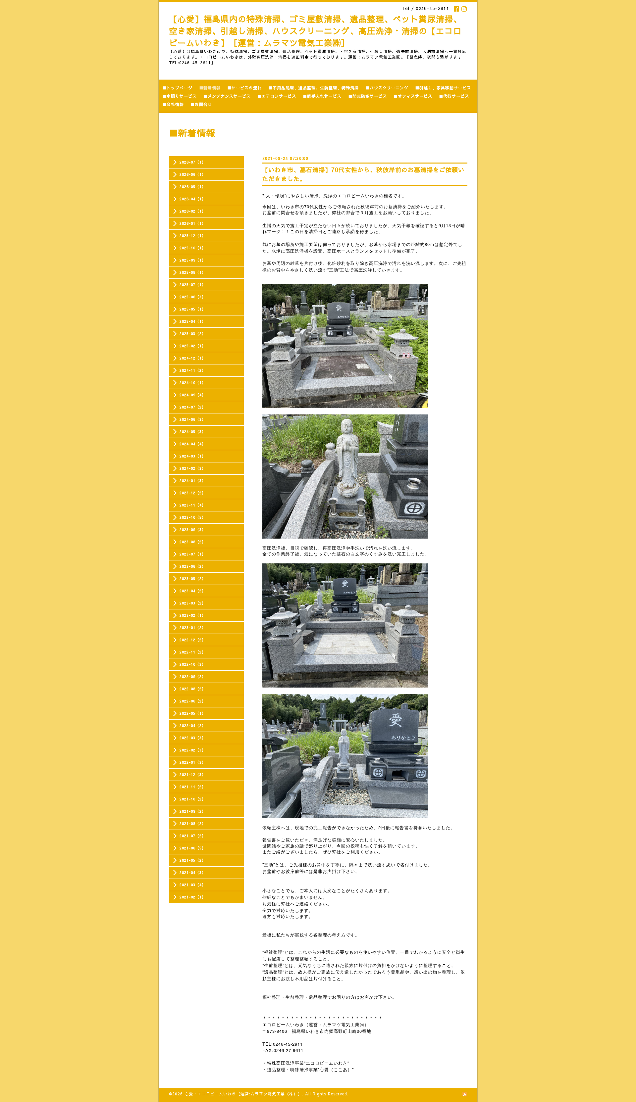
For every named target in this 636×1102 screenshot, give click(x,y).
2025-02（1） (193, 345)
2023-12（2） (193, 492)
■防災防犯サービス (367, 96)
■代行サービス (454, 96)
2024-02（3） (193, 468)
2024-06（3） (193, 419)
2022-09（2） (193, 676)
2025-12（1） (193, 235)
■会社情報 (173, 104)
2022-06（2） (193, 700)
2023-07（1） (193, 553)
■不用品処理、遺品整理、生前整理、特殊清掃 (313, 87)
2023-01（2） (193, 627)
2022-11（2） (193, 651)
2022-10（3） (193, 664)
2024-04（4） (193, 443)
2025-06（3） (193, 296)
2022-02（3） (193, 749)
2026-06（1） (193, 174)
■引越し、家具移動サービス (443, 87)
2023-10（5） (193, 517)
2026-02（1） (193, 211)
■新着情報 (210, 87)
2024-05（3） (193, 431)
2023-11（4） (193, 505)
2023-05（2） (193, 578)
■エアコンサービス (276, 96)
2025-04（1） (193, 321)
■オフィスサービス (413, 96)
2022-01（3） (193, 762)
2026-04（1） (193, 198)
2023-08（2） (193, 541)
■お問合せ (201, 104)
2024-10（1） (193, 382)
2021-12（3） (193, 774)
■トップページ (177, 87)
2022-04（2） (193, 725)
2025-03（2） (193, 333)
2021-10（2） (193, 798)
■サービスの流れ (244, 87)
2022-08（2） (193, 688)
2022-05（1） (193, 713)
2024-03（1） (193, 456)
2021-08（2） (193, 823)
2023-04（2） (193, 590)
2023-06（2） (193, 566)
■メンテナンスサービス (227, 96)
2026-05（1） (193, 186)
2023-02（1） (193, 615)
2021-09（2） (193, 811)
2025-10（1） (193, 247)
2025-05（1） (193, 309)
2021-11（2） (193, 786)
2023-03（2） (193, 602)
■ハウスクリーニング (386, 87)
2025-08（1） (193, 272)
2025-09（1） (193, 260)
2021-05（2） (193, 860)
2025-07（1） (193, 284)
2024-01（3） (193, 480)
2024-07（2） (193, 407)
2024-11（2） (193, 370)
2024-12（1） (193, 358)
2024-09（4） (193, 394)
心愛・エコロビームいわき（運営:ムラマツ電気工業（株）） (243, 1093)
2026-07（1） (193, 162)
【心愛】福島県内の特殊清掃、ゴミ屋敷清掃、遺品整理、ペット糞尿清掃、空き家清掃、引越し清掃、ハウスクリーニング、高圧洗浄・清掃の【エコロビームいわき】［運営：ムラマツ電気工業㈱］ (315, 30)
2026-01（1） (193, 223)
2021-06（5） (193, 847)
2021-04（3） (193, 872)
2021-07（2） (193, 835)
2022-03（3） (193, 737)
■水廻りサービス (179, 96)
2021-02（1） (193, 896)
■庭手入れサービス (322, 96)
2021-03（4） (193, 884)
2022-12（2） (193, 639)
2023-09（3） (193, 529)
